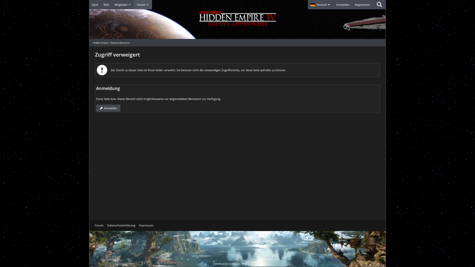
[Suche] (379, 4)
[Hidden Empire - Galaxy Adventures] (237, 24)
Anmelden (342, 4)
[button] (320, 4)
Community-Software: (237, 264)
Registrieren (362, 4)
